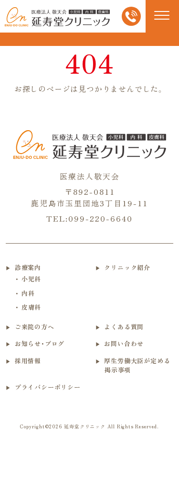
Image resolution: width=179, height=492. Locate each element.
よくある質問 (124, 326)
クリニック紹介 (127, 267)
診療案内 (28, 267)
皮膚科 (31, 307)
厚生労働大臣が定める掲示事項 (137, 365)
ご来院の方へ (34, 326)
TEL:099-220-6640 (89, 218)
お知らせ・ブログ (39, 343)
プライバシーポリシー (48, 386)
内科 (28, 293)
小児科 (31, 278)
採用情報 (28, 360)
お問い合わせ (124, 343)
